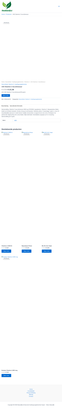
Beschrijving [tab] (5, 106)
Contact (31, 396)
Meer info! (5, 95)
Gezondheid (8, 81)
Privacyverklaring (31, 392)
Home (3, 81)
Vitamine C (27, 81)
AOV (15, 120)
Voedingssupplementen (17, 81)
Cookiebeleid (31, 391)
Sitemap (31, 394)
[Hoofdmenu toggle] (58, 6)
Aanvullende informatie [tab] (16, 106)
